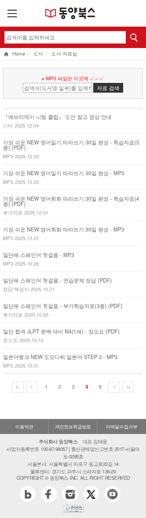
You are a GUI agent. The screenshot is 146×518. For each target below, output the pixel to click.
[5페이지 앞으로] (18, 387)
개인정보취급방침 (73, 426)
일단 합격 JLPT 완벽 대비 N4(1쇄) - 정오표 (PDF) (61, 331)
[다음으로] (113, 387)
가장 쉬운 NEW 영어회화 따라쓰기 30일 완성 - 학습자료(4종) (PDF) (71, 201)
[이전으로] (32, 387)
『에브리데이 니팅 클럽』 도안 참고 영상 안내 (57, 116)
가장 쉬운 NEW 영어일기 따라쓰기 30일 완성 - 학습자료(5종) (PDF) (71, 145)
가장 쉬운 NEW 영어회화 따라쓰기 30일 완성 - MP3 (63, 229)
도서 (38, 53)
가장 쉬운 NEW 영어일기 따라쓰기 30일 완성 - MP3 (63, 173)
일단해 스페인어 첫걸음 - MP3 (38, 254)
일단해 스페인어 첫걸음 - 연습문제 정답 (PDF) (57, 280)
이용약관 (24, 426)
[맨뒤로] (128, 387)
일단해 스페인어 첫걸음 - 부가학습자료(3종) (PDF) (62, 305)
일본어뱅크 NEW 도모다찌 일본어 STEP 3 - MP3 (60, 356)
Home (18, 54)
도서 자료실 (64, 53)
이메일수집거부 (121, 426)
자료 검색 (108, 88)
